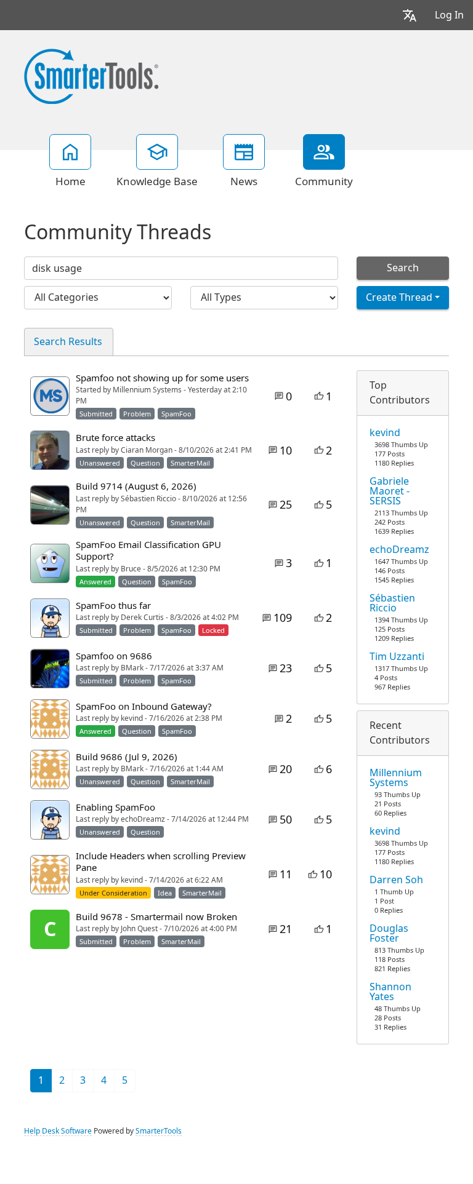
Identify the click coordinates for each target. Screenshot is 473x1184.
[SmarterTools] (91, 75)
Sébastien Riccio (392, 603)
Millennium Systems (396, 778)
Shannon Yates (390, 992)
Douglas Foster (389, 934)
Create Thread (399, 297)
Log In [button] (449, 15)
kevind (385, 433)
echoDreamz (399, 550)
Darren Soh (396, 880)
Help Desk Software (58, 1131)
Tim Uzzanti (397, 657)
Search (403, 268)
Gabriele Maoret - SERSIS (390, 491)
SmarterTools (158, 1131)
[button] (409, 15)
